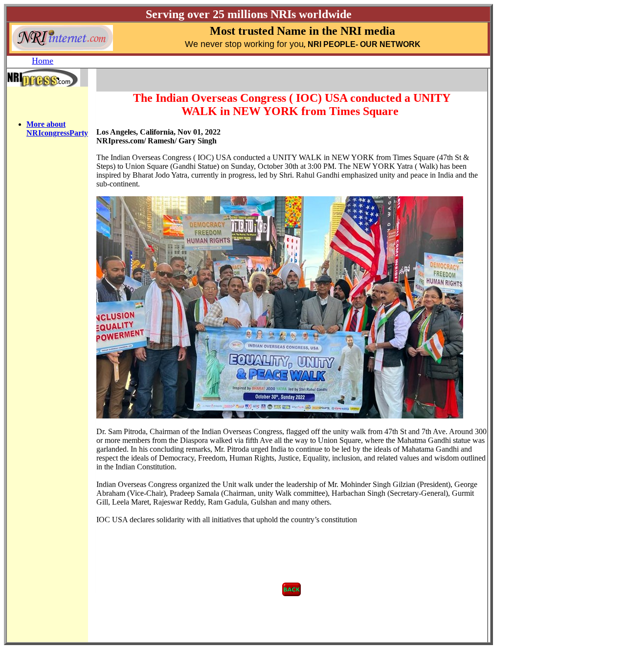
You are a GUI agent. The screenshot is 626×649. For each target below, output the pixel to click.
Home (42, 61)
